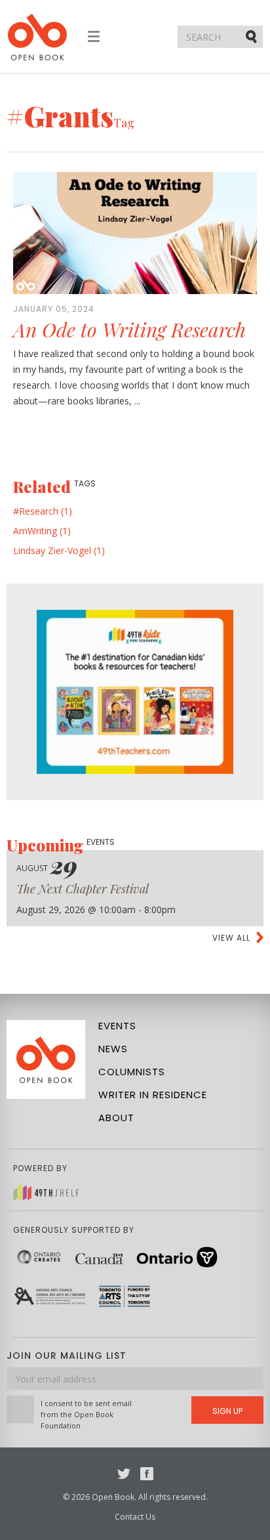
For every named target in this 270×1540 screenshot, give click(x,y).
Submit (252, 36)
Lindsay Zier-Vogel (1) (59, 550)
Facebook (146, 1473)
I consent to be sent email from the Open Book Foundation (86, 1414)
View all (231, 937)
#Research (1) (42, 511)
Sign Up (227, 1411)
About (116, 1117)
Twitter (123, 1473)
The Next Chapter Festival (82, 889)
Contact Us (135, 1516)
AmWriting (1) (42, 530)
